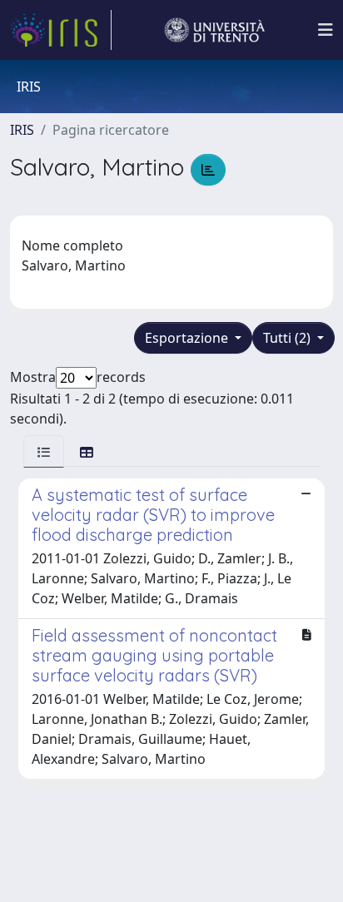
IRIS (22, 130)
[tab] (43, 451)
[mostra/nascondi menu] (325, 30)
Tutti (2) (288, 338)
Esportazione (188, 338)
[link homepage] (61, 30)
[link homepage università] (214, 30)
